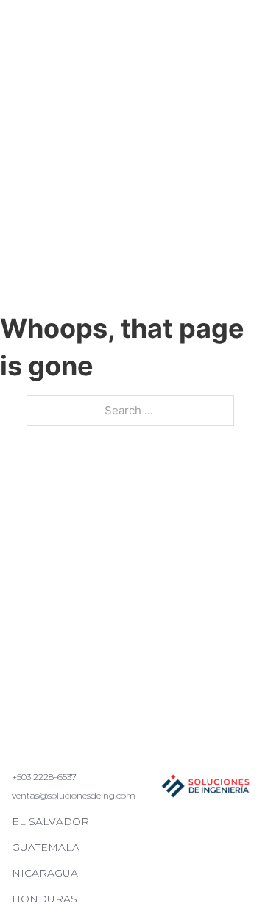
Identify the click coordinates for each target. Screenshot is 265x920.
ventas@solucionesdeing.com (73, 795)
